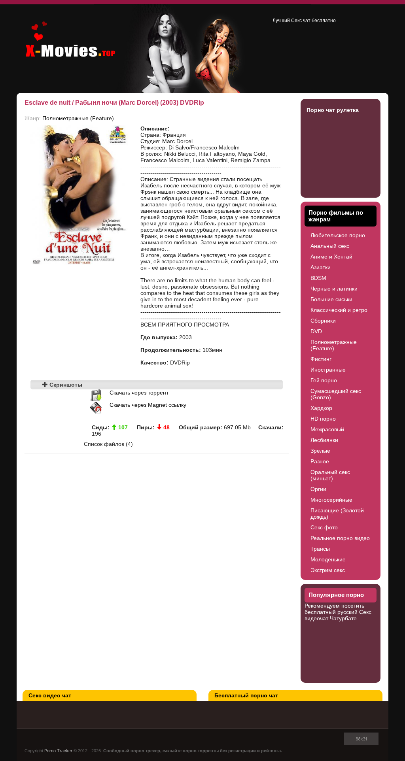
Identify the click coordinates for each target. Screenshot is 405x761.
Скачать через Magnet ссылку (148, 405)
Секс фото (324, 527)
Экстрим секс (327, 570)
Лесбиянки (324, 440)
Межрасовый (327, 429)
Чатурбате (343, 618)
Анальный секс (329, 246)
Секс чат (300, 20)
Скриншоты (65, 384)
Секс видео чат (49, 695)
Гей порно (323, 380)
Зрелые (320, 451)
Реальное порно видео (340, 538)
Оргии (318, 489)
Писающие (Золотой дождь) (337, 513)
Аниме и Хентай (331, 256)
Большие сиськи (331, 299)
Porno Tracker (58, 750)
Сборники (323, 320)
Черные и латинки (334, 288)
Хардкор (321, 408)
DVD (316, 331)
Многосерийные (331, 500)
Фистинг (320, 359)
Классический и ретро (338, 310)
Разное (319, 461)
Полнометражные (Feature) (78, 118)
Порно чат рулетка (333, 110)
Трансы (320, 549)
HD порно (323, 418)
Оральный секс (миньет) (330, 475)
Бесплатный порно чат (246, 695)
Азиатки (320, 267)
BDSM (318, 278)
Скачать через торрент (139, 392)
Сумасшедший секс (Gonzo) (335, 394)
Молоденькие (328, 559)
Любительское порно (337, 235)
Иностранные (328, 369)
